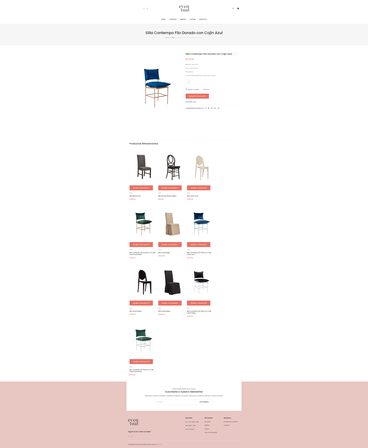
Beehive (159, 444)
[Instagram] (147, 8)
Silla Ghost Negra (135, 311)
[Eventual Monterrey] (184, 8)
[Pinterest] (211, 108)
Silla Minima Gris (135, 196)
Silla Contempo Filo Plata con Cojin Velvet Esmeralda (141, 371)
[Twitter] (208, 108)
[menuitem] (163, 19)
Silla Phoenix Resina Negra (167, 196)
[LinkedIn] (218, 108)
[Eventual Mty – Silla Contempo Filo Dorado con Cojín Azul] (156, 88)
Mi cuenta (208, 422)
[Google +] (215, 108)
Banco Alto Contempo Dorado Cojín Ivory (237, 54)
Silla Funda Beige (164, 253)
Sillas (173, 37)
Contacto (227, 425)
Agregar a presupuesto (197, 96)
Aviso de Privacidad (211, 432)
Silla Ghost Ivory (192, 196)
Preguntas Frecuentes (230, 422)
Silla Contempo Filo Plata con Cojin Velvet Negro (199, 312)
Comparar (206, 89)
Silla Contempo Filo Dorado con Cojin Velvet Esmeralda (142, 254)
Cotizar (207, 429)
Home (167, 37)
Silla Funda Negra (164, 311)
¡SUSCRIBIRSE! (204, 402)
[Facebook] (205, 108)
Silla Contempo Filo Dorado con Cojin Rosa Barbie (233, 54)
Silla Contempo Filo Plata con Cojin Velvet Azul (199, 254)
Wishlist (207, 425)
